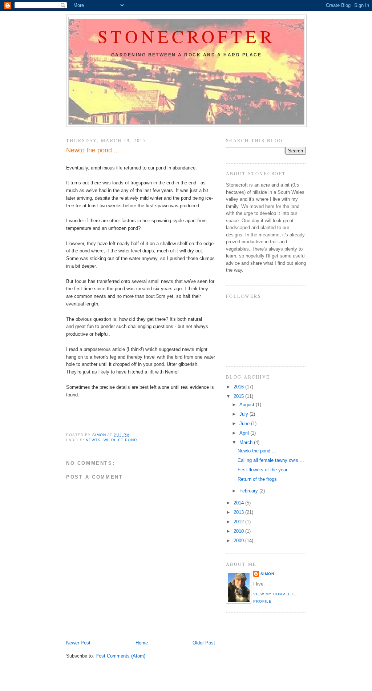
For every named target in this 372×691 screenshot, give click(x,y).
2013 (239, 512)
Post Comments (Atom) (120, 656)
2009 (239, 540)
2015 (239, 396)
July (244, 414)
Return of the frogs (257, 479)
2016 (239, 387)
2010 (239, 531)
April (244, 433)
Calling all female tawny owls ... (271, 460)
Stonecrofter (186, 36)
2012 (239, 521)
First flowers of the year (262, 469)
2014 (239, 503)
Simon (267, 574)
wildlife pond (120, 440)
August (247, 404)
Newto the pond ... (257, 451)
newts (93, 440)
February (249, 491)
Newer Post (78, 643)
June (245, 423)
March (246, 442)
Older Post (204, 643)
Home (142, 643)
